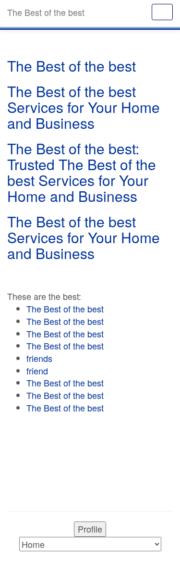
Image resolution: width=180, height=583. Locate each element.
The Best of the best (65, 308)
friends (39, 358)
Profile (90, 528)
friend (37, 370)
